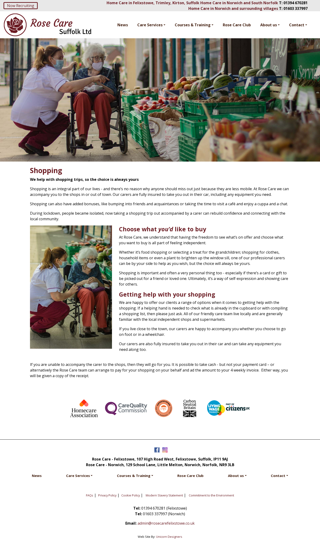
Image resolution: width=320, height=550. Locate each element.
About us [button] (268, 24)
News (122, 24)
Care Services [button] (150, 24)
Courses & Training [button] (193, 24)
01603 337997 (295, 8)
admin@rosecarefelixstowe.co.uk (166, 523)
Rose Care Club (237, 24)
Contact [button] (296, 24)
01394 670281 (295, 2)
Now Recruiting (20, 5)
